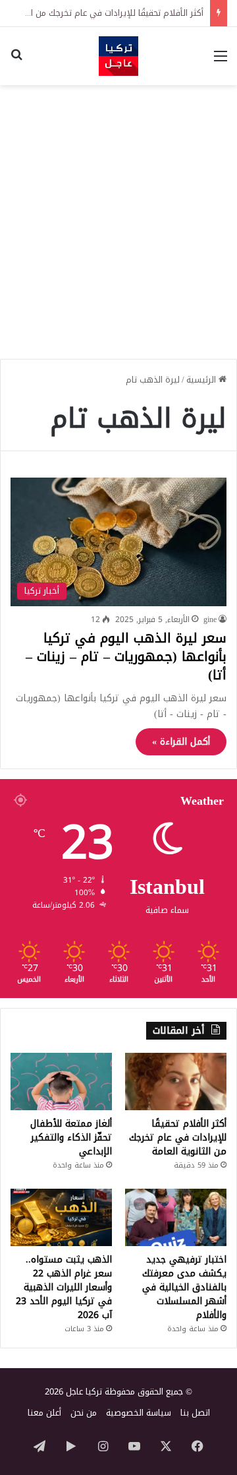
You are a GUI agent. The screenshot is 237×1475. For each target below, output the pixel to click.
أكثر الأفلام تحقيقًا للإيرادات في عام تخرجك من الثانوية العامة (177, 1137)
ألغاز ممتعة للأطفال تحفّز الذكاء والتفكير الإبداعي (71, 1137)
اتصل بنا (195, 1412)
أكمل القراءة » (181, 742)
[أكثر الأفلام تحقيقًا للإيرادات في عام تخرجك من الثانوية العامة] (175, 1081)
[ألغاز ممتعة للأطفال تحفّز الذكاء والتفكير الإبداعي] (61, 1081)
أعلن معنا (44, 1412)
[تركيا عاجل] (118, 56)
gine (210, 619)
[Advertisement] (118, 217)
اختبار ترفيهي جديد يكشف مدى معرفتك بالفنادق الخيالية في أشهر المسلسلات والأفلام (184, 1287)
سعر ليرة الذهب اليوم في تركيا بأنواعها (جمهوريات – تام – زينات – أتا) (126, 656)
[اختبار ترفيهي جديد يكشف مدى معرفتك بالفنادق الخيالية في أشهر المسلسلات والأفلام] (175, 1217)
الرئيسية (202, 379)
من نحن (83, 1412)
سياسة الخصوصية (138, 1412)
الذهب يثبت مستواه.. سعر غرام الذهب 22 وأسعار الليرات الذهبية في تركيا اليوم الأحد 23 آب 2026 (64, 1287)
